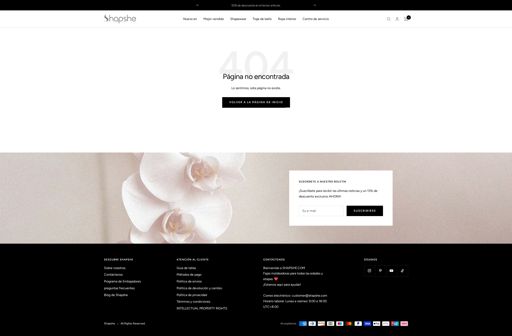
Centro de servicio (316, 19)
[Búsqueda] (389, 19)
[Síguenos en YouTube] (391, 270)
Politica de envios (189, 281)
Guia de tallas (186, 268)
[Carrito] (406, 19)
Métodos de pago (189, 274)
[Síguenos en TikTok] (402, 270)
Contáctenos (113, 274)
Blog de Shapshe (116, 295)
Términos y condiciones (193, 301)
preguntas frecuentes (119, 288)
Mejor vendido (213, 19)
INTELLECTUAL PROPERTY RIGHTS (202, 308)
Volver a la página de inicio (256, 102)
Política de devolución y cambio (199, 288)
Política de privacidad (192, 295)
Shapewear (238, 19)
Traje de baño (262, 19)
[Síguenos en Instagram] (369, 270)
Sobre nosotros (114, 268)
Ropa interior (287, 19)
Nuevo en (190, 19)
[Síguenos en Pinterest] (380, 270)
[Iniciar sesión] (397, 19)
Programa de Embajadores (122, 281)
